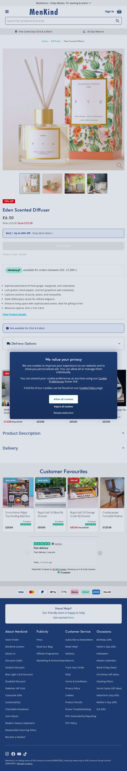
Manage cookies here (63, 412)
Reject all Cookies (63, 406)
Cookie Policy (87, 388)
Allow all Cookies (63, 399)
